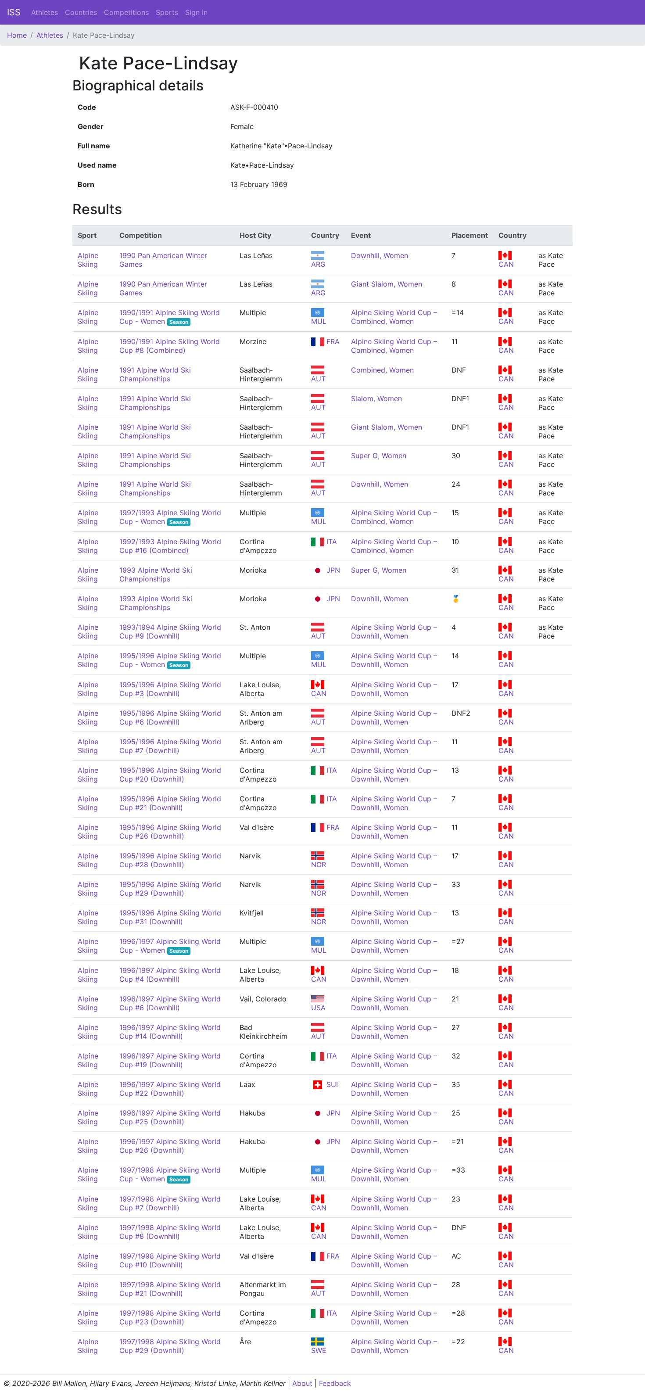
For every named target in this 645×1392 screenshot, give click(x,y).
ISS (14, 12)
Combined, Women (382, 370)
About (302, 1383)
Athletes (44, 12)
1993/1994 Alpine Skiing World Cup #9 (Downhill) (170, 631)
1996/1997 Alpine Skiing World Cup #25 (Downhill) (170, 1117)
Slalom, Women (376, 398)
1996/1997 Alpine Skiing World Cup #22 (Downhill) (170, 1089)
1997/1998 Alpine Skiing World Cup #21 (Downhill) (170, 1289)
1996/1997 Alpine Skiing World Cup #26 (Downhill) (170, 1146)
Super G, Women (378, 455)
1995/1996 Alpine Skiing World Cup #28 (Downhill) (170, 860)
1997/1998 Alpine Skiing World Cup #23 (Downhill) (170, 1317)
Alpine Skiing (88, 260)
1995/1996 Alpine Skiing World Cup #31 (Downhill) (170, 917)
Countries (81, 12)
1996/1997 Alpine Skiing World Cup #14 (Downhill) (170, 1031)
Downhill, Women (379, 255)
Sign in (196, 12)
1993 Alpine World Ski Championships (155, 574)
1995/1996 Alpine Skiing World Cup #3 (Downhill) (170, 689)
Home (17, 35)
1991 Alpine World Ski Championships (155, 374)
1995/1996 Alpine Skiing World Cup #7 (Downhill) (170, 746)
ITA (330, 541)
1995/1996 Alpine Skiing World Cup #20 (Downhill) (170, 774)
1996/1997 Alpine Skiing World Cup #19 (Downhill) (170, 1060)
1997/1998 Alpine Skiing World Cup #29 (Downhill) (170, 1346)
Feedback (335, 1383)
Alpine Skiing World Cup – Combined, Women (394, 317)
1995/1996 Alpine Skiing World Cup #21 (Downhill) (170, 803)
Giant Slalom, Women (386, 284)
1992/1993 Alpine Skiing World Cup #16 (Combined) (170, 546)
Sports (167, 12)
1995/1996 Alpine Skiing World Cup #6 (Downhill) (170, 717)
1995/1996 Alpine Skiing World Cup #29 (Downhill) (170, 888)
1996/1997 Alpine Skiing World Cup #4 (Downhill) (170, 974)
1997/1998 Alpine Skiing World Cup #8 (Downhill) (170, 1232)
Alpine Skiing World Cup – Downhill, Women (394, 631)
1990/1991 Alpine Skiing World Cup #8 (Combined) (169, 346)
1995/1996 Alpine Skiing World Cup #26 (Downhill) (170, 831)
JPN (332, 570)
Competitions (126, 12)
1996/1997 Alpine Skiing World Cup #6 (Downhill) (170, 1003)
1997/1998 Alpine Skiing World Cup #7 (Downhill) (170, 1203)
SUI (331, 1084)
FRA (332, 341)
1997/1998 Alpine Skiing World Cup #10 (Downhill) (170, 1260)
